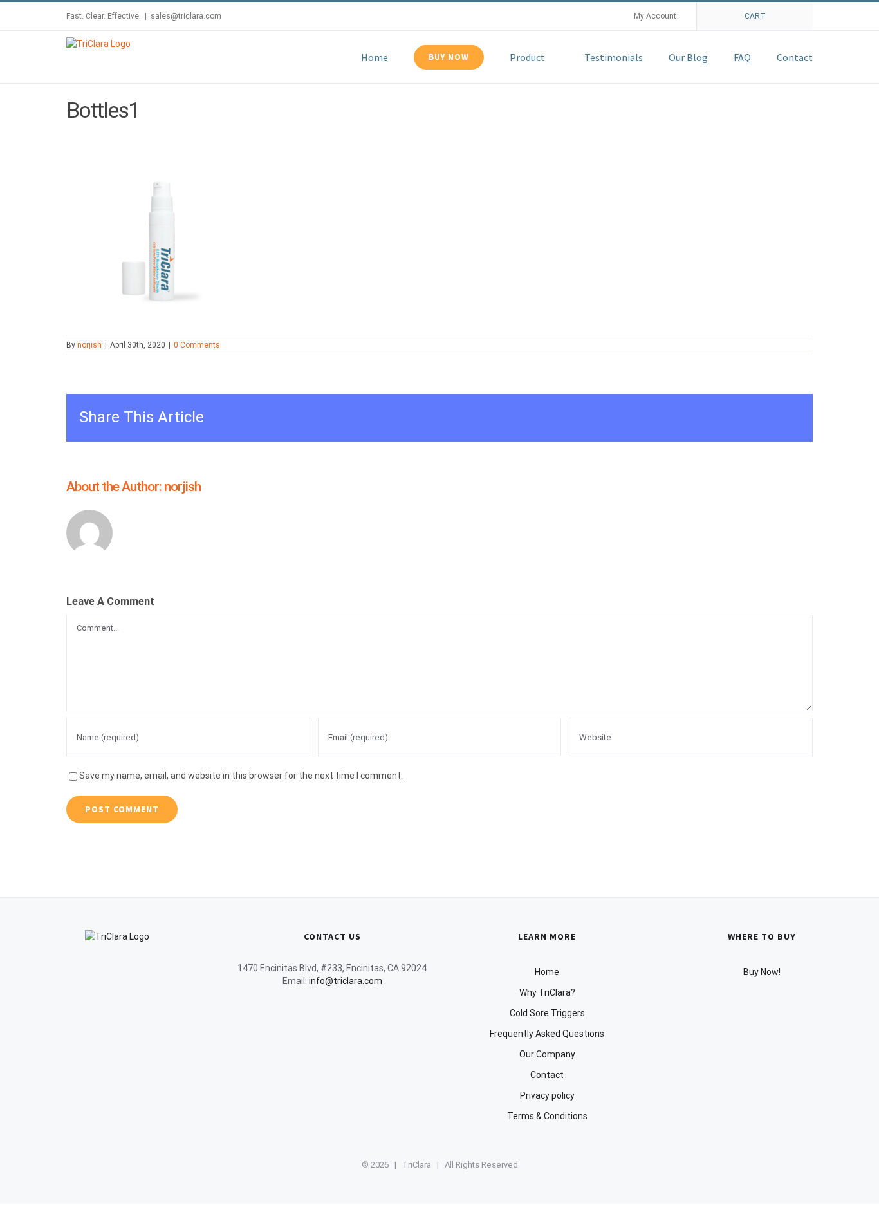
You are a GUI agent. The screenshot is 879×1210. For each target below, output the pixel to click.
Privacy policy (547, 1095)
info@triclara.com (345, 981)
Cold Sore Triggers (547, 1013)
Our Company (547, 1054)
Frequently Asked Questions (547, 1033)
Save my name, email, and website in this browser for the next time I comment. (241, 775)
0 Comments (197, 344)
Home (547, 972)
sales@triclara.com (186, 16)
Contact (547, 1075)
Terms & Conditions (547, 1116)
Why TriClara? (547, 992)
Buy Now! (762, 972)
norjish (89, 344)
